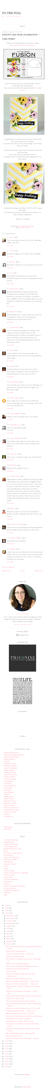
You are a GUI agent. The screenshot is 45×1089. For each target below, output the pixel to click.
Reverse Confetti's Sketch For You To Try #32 (23, 1008)
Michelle (13, 465)
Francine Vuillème (10, 774)
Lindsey (13, 549)
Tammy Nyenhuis (16, 438)
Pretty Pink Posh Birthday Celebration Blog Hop (23, 996)
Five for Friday (11, 971)
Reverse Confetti (10, 864)
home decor (8, 877)
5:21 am (10, 245)
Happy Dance (14, 289)
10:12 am (10, 345)
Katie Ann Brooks (16, 524)
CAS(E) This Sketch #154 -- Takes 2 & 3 (20, 1011)
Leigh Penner (22, 614)
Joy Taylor (8, 783)
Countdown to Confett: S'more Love (19, 1021)
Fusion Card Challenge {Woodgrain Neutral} (22, 966)
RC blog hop (8, 862)
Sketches (7, 829)
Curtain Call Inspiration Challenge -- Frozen (22, 1038)
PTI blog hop (8, 855)
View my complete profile (22, 624)
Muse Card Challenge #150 (16, 951)
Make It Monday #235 (14, 1036)
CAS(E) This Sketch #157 (15, 956)
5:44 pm (10, 449)
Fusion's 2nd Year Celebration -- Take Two (22, 984)
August (9, 926)
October (9, 921)
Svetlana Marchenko (11, 810)
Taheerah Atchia (10, 812)
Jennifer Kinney (9, 777)
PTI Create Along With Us (13, 853)
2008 (7, 1059)
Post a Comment (8, 567)
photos (6, 884)
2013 (7, 1046)
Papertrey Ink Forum (11, 807)
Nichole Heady (9, 805)
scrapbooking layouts (12, 890)
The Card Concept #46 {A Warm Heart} (20, 1001)
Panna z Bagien (15, 538)
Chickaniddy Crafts (11, 846)
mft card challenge (11, 879)
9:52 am (10, 322)
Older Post (39, 571)
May (8, 933)
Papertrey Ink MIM (10, 859)
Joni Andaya (8, 781)
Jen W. (11, 237)
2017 (7, 910)
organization (8, 881)
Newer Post (6, 571)
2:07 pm (10, 562)
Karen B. (12, 262)
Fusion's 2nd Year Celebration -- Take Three (22, 981)
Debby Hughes (9, 770)
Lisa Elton (13, 454)
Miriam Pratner (9, 799)
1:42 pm (10, 519)
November (10, 918)
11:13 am (10, 361)
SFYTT (6, 866)
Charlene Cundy (10, 763)
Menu (22, 26)
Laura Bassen (9, 792)
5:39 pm (10, 433)
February (10, 941)
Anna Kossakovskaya (11, 757)
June (8, 931)
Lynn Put (7, 794)
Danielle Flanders (10, 766)
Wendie (7, 814)
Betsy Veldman (9, 759)
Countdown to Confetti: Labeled (18, 1018)
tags (5, 895)
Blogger (27, 1074)
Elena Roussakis (10, 772)
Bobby (12, 508)
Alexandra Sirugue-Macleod (14, 755)
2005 (7, 1066)
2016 (7, 913)
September (11, 923)
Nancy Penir (13, 311)
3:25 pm (10, 392)
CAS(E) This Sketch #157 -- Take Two (20, 954)
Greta (11, 350)
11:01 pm (10, 532)
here (36, 88)
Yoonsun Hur (8, 816)
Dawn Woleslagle (10, 768)
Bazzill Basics (9, 842)
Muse (6, 851)
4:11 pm (9, 419)
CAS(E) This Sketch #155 (15, 998)
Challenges (8, 827)
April (8, 936)
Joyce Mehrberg (10, 785)
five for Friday (9, 875)
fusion (27, 227)
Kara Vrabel (8, 788)
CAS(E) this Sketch (11, 844)
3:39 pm (10, 408)
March (8, 939)
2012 (7, 1048)
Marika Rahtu (8, 796)
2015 (7, 1041)
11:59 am (10, 377)
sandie (11, 366)
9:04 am (10, 306)
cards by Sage (9, 870)
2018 (7, 908)
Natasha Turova (9, 801)
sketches (7, 892)
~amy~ (11, 250)
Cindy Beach (14, 382)
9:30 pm (10, 460)
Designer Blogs (27, 1086)
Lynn (11, 273)
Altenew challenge (11, 840)
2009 (7, 1056)
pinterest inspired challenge (14, 886)
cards (23, 227)
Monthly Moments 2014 (12, 848)
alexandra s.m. (15, 425)
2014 (7, 1043)
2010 (7, 1054)
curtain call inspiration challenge (16, 873)
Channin (7, 761)
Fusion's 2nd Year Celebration (24, 45)
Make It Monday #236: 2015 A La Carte (20, 1013)
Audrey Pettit (14, 327)
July (8, 928)
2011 (6, 1051)
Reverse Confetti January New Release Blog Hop (24, 1016)
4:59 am (10, 471)
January (9, 944)
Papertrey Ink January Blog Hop (17, 963)
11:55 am (10, 544)
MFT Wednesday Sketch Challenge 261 (20, 1033)
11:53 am (10, 503)
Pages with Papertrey (12, 857)
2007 (7, 1061)
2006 (7, 1064)
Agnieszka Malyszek (11, 752)
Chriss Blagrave (15, 413)
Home (23, 571)
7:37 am (10, 268)
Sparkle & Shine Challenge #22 (17, 969)
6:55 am (10, 256)
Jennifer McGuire (10, 779)
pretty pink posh (10, 888)
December (10, 916)
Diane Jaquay (14, 398)
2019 (7, 905)
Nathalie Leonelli (10, 803)
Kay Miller (7, 790)
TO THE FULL (11, 13)
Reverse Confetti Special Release (19, 979)
